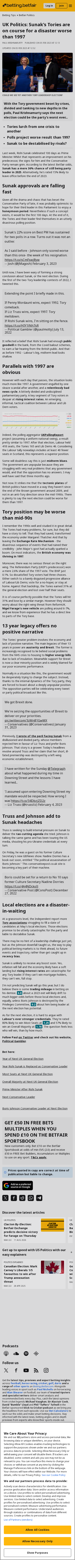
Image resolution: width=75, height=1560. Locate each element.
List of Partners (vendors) (18, 1519)
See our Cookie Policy (53, 1475)
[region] (37, 1491)
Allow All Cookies (37, 1530)
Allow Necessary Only (37, 1541)
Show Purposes (37, 1552)
